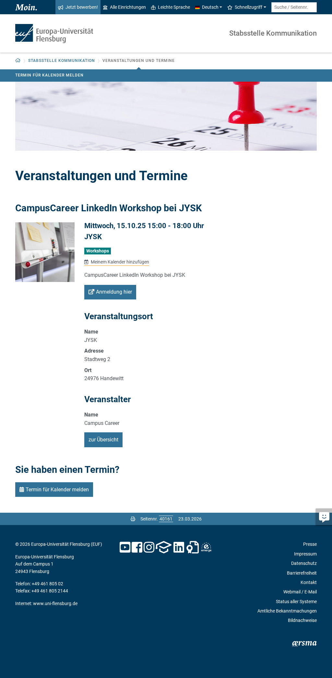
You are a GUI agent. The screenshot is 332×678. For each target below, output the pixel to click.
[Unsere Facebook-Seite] (137, 547)
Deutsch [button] (210, 7)
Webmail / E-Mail (300, 591)
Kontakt (309, 582)
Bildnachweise (302, 620)
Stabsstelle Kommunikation (273, 33)
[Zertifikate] (192, 547)
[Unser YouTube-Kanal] (125, 547)
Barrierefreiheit (302, 573)
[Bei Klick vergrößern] (45, 252)
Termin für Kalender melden (49, 75)
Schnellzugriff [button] (248, 7)
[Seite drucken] (133, 518)
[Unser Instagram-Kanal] (149, 547)
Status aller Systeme (296, 601)
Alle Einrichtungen (128, 7)
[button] (18, 61)
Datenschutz (304, 563)
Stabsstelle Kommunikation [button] (61, 60)
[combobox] (294, 7)
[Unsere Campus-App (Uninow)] (164, 547)
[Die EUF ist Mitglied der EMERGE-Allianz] (206, 547)
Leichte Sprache (174, 7)
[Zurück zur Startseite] (54, 33)
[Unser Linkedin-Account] (179, 547)
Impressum (305, 553)
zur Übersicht (103, 440)
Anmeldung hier (114, 292)
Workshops (97, 250)
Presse (310, 544)
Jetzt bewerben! (81, 7)
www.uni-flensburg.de (55, 603)
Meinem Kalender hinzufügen (119, 261)
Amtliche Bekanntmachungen (287, 611)
